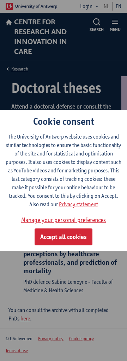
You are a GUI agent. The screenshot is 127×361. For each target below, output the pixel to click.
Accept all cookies (63, 237)
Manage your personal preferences (63, 220)
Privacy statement (78, 204)
